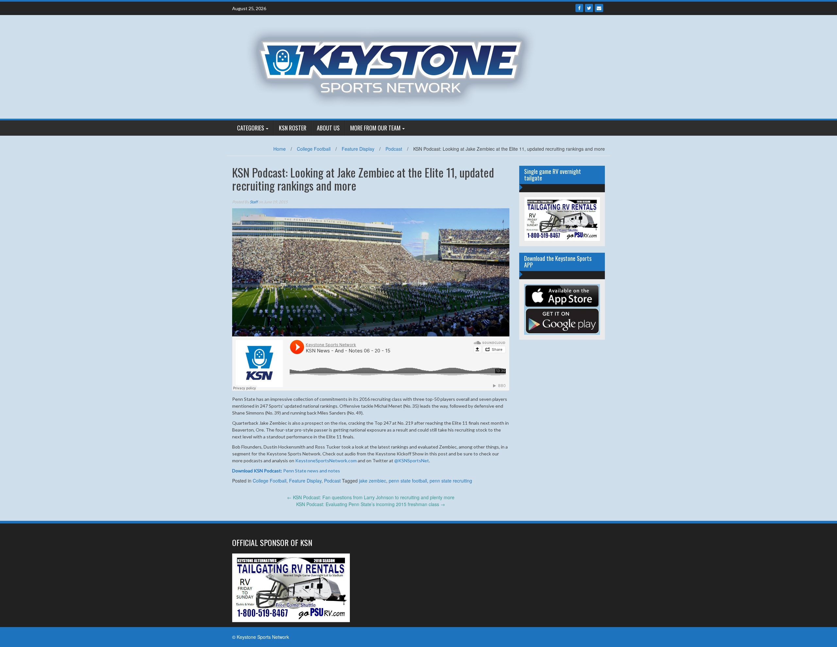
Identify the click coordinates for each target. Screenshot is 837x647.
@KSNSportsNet (411, 460)
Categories (250, 128)
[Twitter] (589, 8)
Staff (254, 201)
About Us (328, 128)
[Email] (599, 8)
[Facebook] (579, 8)
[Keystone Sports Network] (394, 66)
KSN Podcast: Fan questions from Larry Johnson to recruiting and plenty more (370, 497)
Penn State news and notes (286, 470)
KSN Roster (292, 128)
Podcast (393, 148)
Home (279, 148)
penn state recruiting (451, 480)
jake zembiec (372, 480)
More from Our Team (375, 128)
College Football (314, 148)
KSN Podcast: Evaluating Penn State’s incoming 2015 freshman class (370, 504)
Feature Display (358, 148)
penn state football (408, 480)
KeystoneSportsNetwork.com (326, 460)
